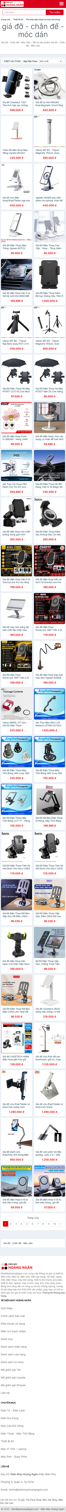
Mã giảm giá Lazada (13, 1377)
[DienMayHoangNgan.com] (17, 4)
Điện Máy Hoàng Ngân (52, 1509)
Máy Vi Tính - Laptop (13, 1448)
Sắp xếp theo (30, 61)
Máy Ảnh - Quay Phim (14, 1456)
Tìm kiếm (54, 12)
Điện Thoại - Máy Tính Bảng (17, 1433)
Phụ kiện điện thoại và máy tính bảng (43, 19)
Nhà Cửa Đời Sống (12, 1425)
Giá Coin (9, 1503)
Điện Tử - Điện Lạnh (13, 1410)
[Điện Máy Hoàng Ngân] (17, 1266)
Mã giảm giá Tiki (11, 1369)
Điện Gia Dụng (9, 1418)
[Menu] (61, 3)
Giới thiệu (6, 1308)
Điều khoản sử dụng (13, 1323)
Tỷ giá (21, 1499)
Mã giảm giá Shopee (13, 1385)
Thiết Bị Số (18, 19)
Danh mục (7, 1339)
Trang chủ (5, 19)
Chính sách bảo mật (13, 1316)
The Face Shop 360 (36, 1499)
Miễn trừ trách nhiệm (13, 1331)
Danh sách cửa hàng (13, 1354)
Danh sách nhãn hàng (14, 1346)
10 (54, 1223)
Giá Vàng (52, 1499)
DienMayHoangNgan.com (25, 1509)
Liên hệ (5, 1392)
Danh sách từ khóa (12, 1362)
